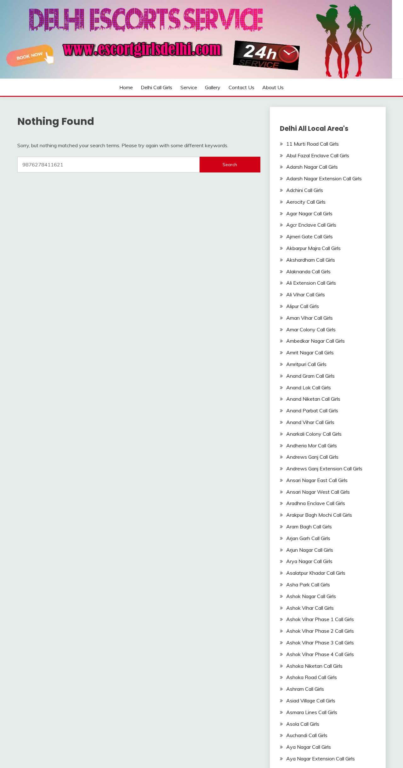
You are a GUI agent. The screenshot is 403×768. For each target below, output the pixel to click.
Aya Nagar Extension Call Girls (320, 758)
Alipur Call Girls (302, 306)
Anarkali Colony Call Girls (314, 434)
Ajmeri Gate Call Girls (309, 236)
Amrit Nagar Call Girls (310, 352)
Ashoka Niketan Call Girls (314, 666)
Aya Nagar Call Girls (308, 747)
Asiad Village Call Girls (310, 700)
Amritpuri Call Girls (306, 364)
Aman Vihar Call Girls (309, 318)
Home (126, 87)
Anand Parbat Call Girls (312, 410)
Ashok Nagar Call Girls (311, 596)
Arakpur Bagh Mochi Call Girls (319, 515)
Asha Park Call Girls (308, 584)
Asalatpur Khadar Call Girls (315, 573)
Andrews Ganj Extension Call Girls (324, 468)
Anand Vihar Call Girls (310, 422)
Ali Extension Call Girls (311, 283)
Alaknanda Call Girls (308, 271)
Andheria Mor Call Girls (311, 445)
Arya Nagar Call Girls (309, 561)
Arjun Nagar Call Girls (309, 550)
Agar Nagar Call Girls (309, 213)
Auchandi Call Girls (306, 735)
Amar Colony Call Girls (311, 329)
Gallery (212, 87)
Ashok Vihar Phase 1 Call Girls (320, 619)
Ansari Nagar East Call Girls (317, 480)
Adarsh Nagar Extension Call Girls (324, 178)
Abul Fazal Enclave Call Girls (317, 155)
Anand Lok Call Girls (308, 387)
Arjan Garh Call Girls (308, 538)
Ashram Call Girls (305, 689)
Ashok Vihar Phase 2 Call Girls (320, 631)
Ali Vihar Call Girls (305, 294)
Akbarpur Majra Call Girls (313, 248)
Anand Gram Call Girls (310, 376)
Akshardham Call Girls (310, 260)
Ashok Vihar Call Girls (310, 608)
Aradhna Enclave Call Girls (315, 503)
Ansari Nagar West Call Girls (318, 492)
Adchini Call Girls (304, 190)
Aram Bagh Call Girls (309, 526)
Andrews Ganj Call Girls (312, 457)
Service (188, 87)
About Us (273, 87)
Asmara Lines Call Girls (311, 712)
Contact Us (241, 87)
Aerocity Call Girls (306, 202)
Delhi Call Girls (156, 87)
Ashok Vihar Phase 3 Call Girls (320, 642)
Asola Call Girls (302, 724)
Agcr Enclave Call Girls (311, 225)
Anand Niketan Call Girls (313, 399)
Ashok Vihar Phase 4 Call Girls (320, 654)
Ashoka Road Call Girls (311, 677)
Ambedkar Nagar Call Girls (315, 341)
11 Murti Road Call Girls (312, 144)
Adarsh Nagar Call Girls (312, 167)
